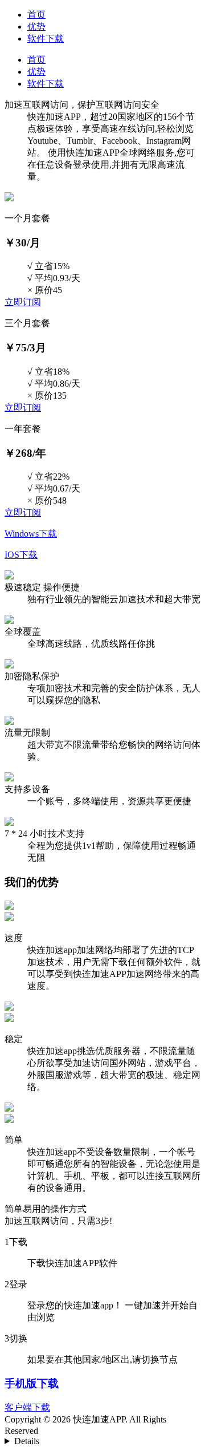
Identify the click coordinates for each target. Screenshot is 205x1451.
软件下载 (45, 38)
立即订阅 (23, 302)
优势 (36, 26)
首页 (36, 14)
